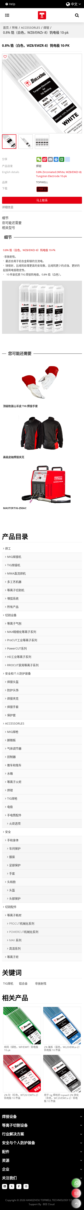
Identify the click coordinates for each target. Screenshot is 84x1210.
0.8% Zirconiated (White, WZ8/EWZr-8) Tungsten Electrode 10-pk (59, 174)
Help (12, 4)
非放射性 (40, 983)
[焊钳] (42, 189)
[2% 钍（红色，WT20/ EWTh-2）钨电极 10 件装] (22, 1073)
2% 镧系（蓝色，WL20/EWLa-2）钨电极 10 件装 (62, 1048)
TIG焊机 (8, 983)
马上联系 (42, 200)
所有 (15, 27)
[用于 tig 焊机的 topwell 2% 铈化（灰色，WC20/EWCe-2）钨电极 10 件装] (62, 1073)
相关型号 (8, 227)
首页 (6, 27)
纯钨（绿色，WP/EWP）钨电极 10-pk (21, 1048)
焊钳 (46, 27)
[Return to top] (76, 1203)
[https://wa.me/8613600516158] (76, 1183)
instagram (26, 1186)
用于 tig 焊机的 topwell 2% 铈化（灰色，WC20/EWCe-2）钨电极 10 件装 (61, 1098)
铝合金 (23, 983)
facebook (18, 1186)
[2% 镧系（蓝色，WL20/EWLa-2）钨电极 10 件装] (62, 1026)
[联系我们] (76, 1193)
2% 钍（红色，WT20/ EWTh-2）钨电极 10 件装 (22, 1096)
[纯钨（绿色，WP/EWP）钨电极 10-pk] (22, 1026)
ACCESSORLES (30, 27)
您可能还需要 (12, 223)
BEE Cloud (48, 1204)
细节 (5, 218)
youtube (4, 1186)
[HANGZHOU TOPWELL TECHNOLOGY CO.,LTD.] (42, 15)
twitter (11, 1186)
